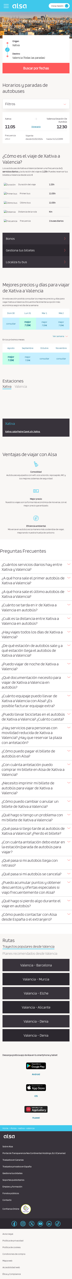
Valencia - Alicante (36, 1007)
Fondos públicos (11, 1193)
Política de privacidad (13, 1240)
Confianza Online (11, 1208)
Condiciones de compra (14, 1254)
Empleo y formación (12, 1186)
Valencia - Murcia (36, 979)
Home (5, 1128)
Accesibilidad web (11, 1267)
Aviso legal (8, 1234)
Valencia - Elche (36, 993)
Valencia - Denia (36, 1021)
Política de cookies (12, 1247)
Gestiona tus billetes (12, 1173)
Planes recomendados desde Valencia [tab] (30, 954)
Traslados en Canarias (13, 1159)
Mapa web (7, 1260)
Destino (16, 53)
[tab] (36, 567)
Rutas (14, 1128)
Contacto (7, 1200)
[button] (36, 567)
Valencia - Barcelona (36, 965)
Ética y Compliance (12, 1274)
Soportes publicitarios (13, 1180)
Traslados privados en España (17, 1166)
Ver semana (58, 336)
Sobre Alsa (8, 1146)
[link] (7, 49)
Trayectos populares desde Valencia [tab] (28, 947)
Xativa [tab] (7, 386)
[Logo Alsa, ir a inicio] (20, 6)
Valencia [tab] (21, 386)
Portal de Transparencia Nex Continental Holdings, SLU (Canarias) (34, 1153)
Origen (15, 41)
